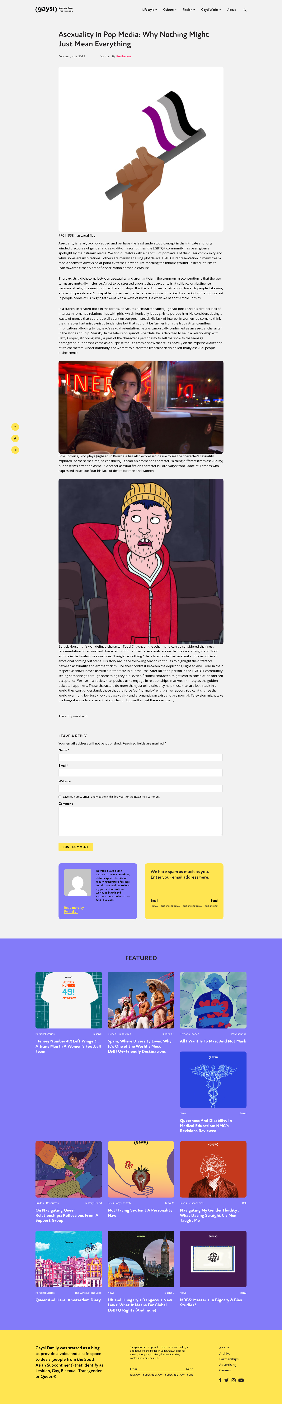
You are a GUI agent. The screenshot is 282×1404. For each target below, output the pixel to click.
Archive (224, 1353)
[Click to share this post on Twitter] (15, 438)
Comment (67, 803)
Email (63, 765)
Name (64, 750)
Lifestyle (148, 9)
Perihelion (123, 56)
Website (65, 781)
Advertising (228, 1364)
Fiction (187, 9)
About (231, 9)
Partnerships (229, 1359)
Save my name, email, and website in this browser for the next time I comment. (111, 796)
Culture (168, 9)
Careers (225, 1370)
